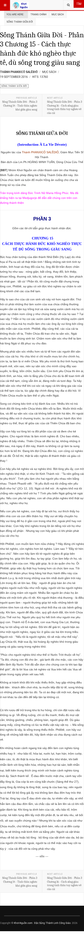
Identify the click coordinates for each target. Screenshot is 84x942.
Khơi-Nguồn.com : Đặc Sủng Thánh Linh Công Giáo (42, 923)
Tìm (78, 4)
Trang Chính (38, 14)
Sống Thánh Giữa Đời (20, 21)
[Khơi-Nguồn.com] (21, 5)
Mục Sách (58, 14)
